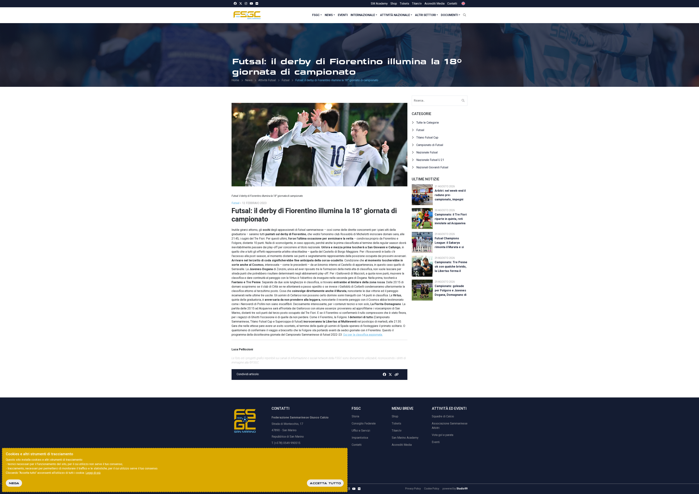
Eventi (343, 15)
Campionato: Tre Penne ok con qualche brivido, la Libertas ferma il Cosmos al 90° (451, 267)
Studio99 (462, 488)
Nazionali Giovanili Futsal (432, 167)
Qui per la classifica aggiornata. (363, 334)
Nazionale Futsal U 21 (430, 160)
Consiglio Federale (364, 423)
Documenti (449, 15)
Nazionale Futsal (427, 152)
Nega (14, 483)
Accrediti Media (434, 3)
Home (235, 80)
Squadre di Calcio (443, 416)
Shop (393, 3)
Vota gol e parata (442, 435)
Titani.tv (417, 3)
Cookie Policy (431, 488)
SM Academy (379, 3)
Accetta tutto (325, 483)
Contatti (452, 3)
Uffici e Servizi (361, 430)
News (329, 15)
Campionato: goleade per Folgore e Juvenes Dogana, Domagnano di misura (450, 291)
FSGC (316, 15)
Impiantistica (360, 437)
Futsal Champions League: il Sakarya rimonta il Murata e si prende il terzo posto (449, 243)
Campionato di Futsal (429, 145)
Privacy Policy (413, 488)
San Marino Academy (405, 437)
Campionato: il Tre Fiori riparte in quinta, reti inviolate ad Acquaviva (451, 219)
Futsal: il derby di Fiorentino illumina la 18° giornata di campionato (336, 80)
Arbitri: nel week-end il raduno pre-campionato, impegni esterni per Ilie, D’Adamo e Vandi (450, 195)
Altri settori (425, 15)
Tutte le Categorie (427, 122)
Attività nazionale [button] (395, 15)
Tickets (404, 3)
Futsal (285, 80)
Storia (355, 416)
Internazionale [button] (363, 15)
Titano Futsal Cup (427, 137)
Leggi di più (93, 473)
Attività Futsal (267, 80)
